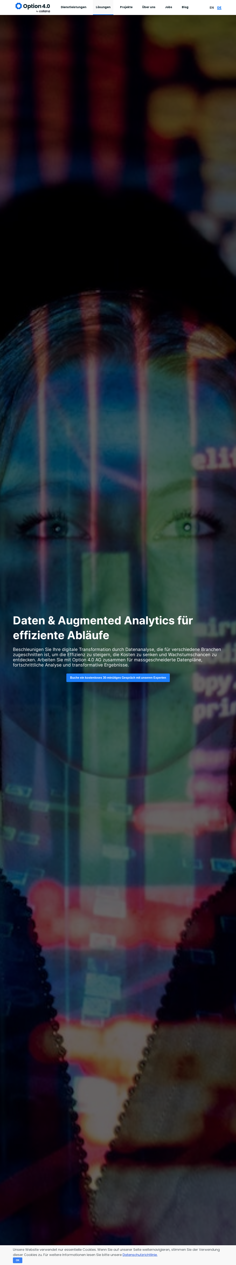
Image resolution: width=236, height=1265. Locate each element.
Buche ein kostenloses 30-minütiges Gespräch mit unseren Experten (118, 677)
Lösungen (103, 7)
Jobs (168, 7)
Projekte (126, 7)
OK (17, 1260)
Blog (185, 7)
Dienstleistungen (73, 7)
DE (219, 7)
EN (212, 7)
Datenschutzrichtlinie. (140, 1254)
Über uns (148, 7)
